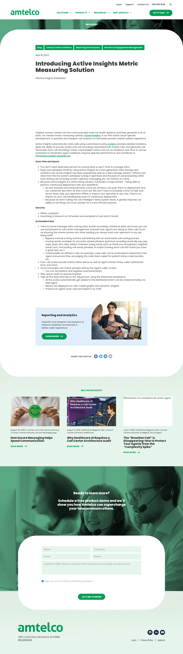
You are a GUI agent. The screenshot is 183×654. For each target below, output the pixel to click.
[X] (101, 356)
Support (129, 4)
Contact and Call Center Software (43, 430)
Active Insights (92, 135)
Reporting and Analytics (88, 47)
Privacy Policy (147, 640)
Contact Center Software (59, 47)
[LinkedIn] (105, 356)
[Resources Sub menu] (108, 13)
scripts (112, 144)
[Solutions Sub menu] (71, 13)
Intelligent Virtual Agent (151, 432)
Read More (17, 446)
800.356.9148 (158, 4)
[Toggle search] (170, 4)
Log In (119, 4)
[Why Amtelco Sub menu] (131, 13)
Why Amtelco (121, 12)
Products (81, 12)
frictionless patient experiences (52, 156)
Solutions (62, 12)
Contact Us (143, 4)
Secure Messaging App (46, 432)
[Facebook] (96, 356)
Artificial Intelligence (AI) (93, 430)
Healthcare (89, 432)
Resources (100, 12)
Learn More (52, 336)
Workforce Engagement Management (123, 47)
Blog (39, 47)
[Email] (110, 356)
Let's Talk (159, 12)
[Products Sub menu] (89, 13)
